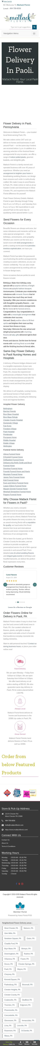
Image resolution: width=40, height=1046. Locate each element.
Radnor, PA (28, 954)
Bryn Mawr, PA (10, 949)
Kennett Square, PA (12, 979)
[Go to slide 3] (20, 602)
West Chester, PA (11, 928)
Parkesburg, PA (10, 985)
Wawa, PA (8, 1036)
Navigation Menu (10, 33)
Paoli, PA (8, 969)
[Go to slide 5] (24, 602)
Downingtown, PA (11, 954)
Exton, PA (31, 938)
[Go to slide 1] (16, 602)
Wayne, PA (21, 969)
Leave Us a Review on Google (20, 607)
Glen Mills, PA (9, 933)
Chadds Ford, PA (11, 944)
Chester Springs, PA (26, 964)
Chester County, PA (12, 995)
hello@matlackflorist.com (14, 825)
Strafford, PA (27, 1000)
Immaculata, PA (28, 1020)
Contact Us (5, 840)
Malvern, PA (28, 928)
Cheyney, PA (9, 974)
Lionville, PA (22, 1026)
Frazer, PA (25, 959)
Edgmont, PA (25, 1005)
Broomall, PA (27, 985)
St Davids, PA (26, 1031)
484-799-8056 (15, 8)
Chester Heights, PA (12, 990)
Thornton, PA (9, 1005)
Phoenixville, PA (10, 1010)
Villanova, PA (9, 959)
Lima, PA (7, 1026)
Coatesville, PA (10, 1000)
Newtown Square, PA (12, 938)
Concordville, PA (11, 1015)
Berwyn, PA (26, 949)
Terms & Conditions (8, 846)
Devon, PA (8, 964)
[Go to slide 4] (22, 602)
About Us (5, 843)
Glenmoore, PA (10, 1020)
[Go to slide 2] (18, 602)
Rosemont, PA (10, 1031)
